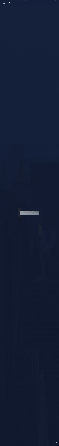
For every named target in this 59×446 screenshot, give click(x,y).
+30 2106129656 (22, 0)
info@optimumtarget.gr (15, 0)
